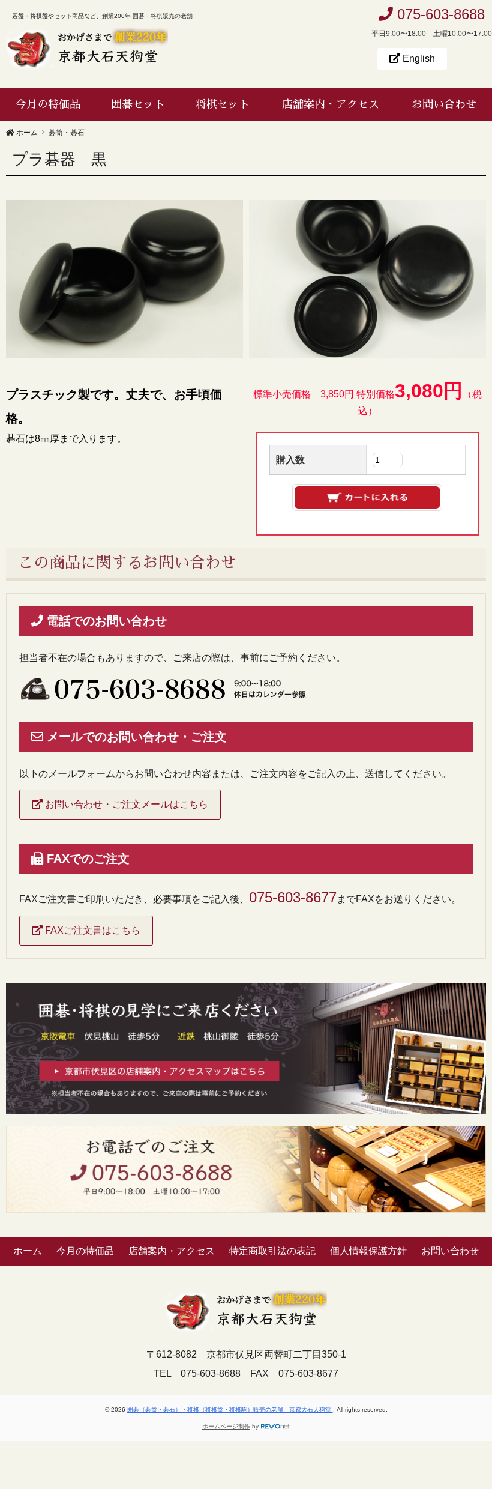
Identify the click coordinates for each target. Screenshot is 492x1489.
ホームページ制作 (226, 1426)
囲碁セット (138, 104)
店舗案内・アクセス (330, 104)
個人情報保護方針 (368, 1251)
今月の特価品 (48, 104)
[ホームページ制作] (275, 1426)
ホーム (27, 1251)
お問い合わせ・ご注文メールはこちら (125, 804)
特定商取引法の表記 (272, 1251)
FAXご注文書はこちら (91, 930)
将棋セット (223, 104)
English (417, 58)
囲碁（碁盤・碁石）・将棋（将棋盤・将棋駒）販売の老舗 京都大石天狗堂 (230, 1409)
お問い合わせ (444, 104)
